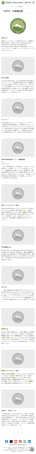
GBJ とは (4, 38)
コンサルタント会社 (10, 371)
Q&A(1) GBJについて (8, 410)
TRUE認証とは (6, 247)
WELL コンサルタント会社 (10, 205)
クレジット (5, 119)
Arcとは (4, 287)
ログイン (13, 6)
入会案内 (19, 6)
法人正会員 (5, 78)
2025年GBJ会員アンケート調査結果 (13, 159)
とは (4, 329)
